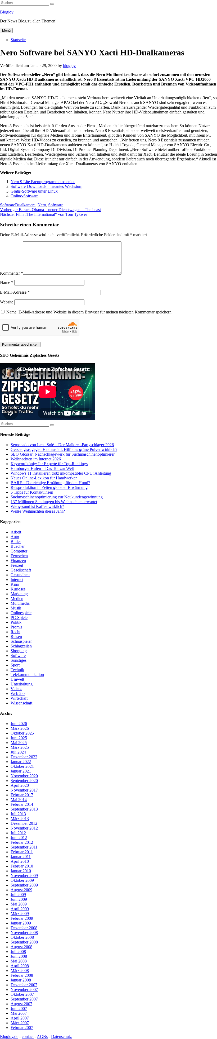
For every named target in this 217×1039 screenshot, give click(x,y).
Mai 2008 (19, 961)
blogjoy (69, 65)
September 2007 (24, 999)
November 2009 (24, 875)
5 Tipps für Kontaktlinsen (32, 492)
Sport (15, 665)
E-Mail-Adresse (15, 292)
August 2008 (21, 947)
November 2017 (24, 790)
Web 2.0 (18, 693)
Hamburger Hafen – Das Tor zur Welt (42, 468)
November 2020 (24, 776)
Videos (16, 689)
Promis (16, 627)
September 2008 (24, 942)
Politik (16, 622)
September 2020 (24, 780)
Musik (16, 608)
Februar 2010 (22, 866)
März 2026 (20, 728)
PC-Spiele (19, 617)
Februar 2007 (22, 1027)
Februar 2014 (22, 804)
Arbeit (16, 532)
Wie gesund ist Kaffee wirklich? (37, 506)
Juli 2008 (18, 951)
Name (6, 282)
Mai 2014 (19, 799)
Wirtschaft (19, 698)
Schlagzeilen (21, 646)
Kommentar (11, 273)
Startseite (18, 39)
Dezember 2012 (24, 823)
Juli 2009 (18, 894)
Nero (42, 205)
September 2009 (24, 885)
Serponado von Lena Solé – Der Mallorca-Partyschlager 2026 (62, 444)
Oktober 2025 (22, 733)
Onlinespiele (21, 613)
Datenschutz (61, 1036)
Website (6, 302)
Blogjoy (6, 12)
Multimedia (20, 603)
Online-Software (24, 196)
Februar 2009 (22, 918)
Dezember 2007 (24, 985)
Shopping (19, 651)
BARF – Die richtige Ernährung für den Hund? (50, 482)
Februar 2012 (22, 842)
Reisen (16, 636)
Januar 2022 (21, 761)
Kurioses (18, 589)
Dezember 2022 (24, 757)
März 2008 (20, 970)
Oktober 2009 (22, 880)
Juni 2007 (19, 1008)
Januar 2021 (21, 771)
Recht (15, 632)
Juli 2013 (18, 814)
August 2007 (21, 1004)
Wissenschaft (21, 703)
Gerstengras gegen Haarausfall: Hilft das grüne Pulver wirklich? (64, 449)
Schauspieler (21, 641)
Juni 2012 (19, 837)
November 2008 (24, 932)
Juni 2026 (19, 723)
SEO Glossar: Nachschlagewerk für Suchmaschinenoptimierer (63, 454)
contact (28, 1036)
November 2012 (24, 828)
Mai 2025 (19, 742)
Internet (17, 579)
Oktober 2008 (22, 937)
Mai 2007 (19, 1013)
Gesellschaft (21, 570)
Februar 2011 (22, 852)
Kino (15, 584)
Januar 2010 (21, 871)
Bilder (16, 541)
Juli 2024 (18, 752)
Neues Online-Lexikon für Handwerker (44, 478)
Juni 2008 (19, 956)
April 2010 (20, 861)
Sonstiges (18, 660)
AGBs (42, 1036)
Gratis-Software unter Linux (34, 191)
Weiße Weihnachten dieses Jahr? (38, 511)
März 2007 (20, 1023)
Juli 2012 (18, 833)
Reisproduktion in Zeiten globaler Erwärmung (49, 487)
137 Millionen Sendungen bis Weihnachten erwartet (54, 501)
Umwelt (17, 679)
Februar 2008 (22, 975)
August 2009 (21, 890)
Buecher (18, 546)
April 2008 (20, 966)
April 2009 (20, 909)
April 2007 (20, 1018)
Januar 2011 (21, 856)
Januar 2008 (21, 980)
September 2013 (24, 809)
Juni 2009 (19, 899)
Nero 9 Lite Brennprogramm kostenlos (43, 181)
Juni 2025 (19, 738)
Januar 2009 (21, 923)
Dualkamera (25, 205)
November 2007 (24, 989)
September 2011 (24, 847)
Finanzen (18, 560)
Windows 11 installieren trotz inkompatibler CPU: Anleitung (61, 473)
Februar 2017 (22, 795)
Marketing (19, 594)
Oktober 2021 (22, 766)
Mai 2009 (19, 904)
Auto (15, 537)
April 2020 (20, 785)
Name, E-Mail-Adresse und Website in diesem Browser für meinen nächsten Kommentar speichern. (89, 312)
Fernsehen (19, 556)
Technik (17, 670)
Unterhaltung (22, 684)
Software (7, 205)
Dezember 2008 (24, 928)
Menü (6, 30)
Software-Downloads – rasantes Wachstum (46, 186)
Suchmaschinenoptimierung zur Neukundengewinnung (57, 497)
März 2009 (20, 913)
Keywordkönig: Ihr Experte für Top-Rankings (49, 463)
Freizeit (17, 565)
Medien (17, 598)
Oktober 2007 (22, 994)
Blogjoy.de (9, 1036)
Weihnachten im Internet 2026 (36, 459)
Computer (19, 551)
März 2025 (20, 747)
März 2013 (20, 818)
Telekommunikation (27, 674)
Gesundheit (20, 575)
